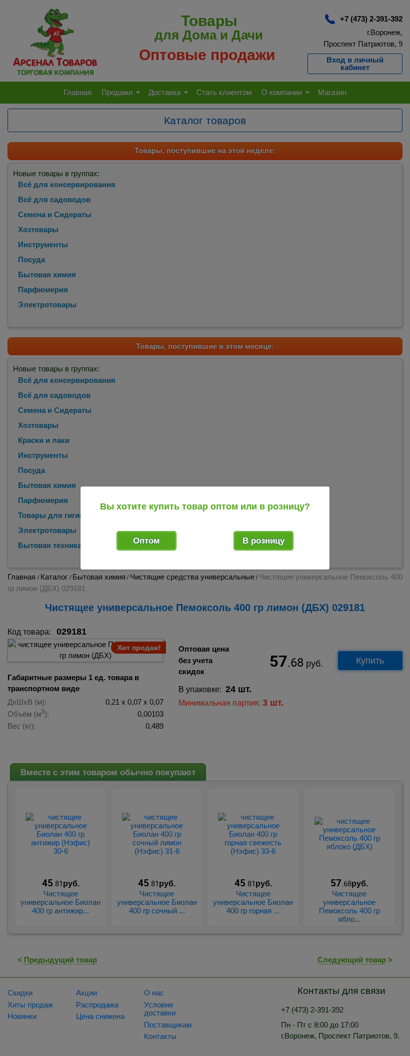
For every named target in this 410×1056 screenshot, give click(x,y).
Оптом (146, 541)
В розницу (263, 541)
